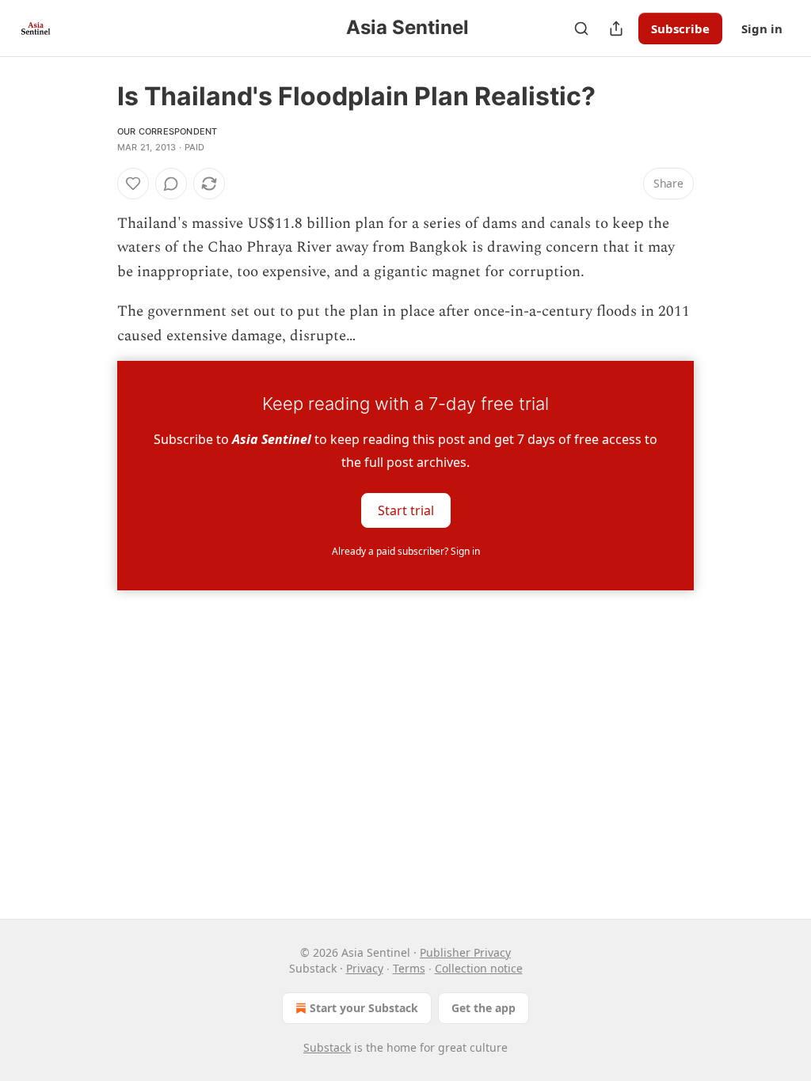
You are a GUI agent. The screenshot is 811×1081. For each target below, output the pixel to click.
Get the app (483, 1007)
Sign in (761, 28)
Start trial (406, 510)
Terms (409, 968)
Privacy (364, 968)
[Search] (581, 28)
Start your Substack (364, 1007)
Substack (327, 1047)
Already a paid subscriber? (406, 551)
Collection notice (479, 968)
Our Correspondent (167, 131)
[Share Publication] (616, 28)
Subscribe (680, 28)
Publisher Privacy (465, 952)
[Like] (133, 183)
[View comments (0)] (171, 183)
